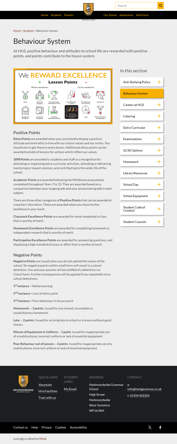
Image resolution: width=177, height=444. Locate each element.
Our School (110, 15)
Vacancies (45, 385)
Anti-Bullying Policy (136, 82)
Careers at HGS (133, 105)
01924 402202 (140, 395)
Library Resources (135, 173)
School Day (130, 184)
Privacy (47, 427)
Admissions (126, 15)
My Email (70, 389)
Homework (130, 162)
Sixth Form (142, 15)
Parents (68, 15)
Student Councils (134, 222)
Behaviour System (135, 93)
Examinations (132, 139)
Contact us (20, 427)
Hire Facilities (48, 391)
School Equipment (135, 196)
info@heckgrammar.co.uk (144, 389)
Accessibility (78, 427)
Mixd (42, 439)
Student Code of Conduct (134, 208)
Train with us (47, 397)
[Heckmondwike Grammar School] (88, 11)
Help (34, 427)
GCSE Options (133, 150)
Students (56, 15)
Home (44, 15)
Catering (129, 116)
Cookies (60, 427)
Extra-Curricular (134, 127)
